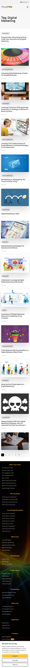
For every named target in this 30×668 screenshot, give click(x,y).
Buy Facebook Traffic (8, 475)
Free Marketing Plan (7, 606)
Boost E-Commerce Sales (9, 485)
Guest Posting (6, 550)
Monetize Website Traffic (9, 592)
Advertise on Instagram (8, 516)
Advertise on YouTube (8, 518)
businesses (5, 33)
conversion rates (7, 346)
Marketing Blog (6, 614)
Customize (15, 660)
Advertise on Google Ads (9, 497)
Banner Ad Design (7, 564)
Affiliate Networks (7, 611)
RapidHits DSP (6, 573)
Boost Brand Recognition (9, 483)
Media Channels (6, 579)
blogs (4, 310)
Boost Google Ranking (8, 488)
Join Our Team (8, 639)
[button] (25, 2)
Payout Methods (6, 597)
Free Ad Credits (6, 584)
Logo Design (5, 559)
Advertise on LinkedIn (8, 521)
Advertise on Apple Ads (8, 504)
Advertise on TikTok (7, 523)
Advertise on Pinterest (8, 528)
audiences (5, 276)
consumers (5, 103)
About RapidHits (6, 637)
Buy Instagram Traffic (8, 473)
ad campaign (5, 417)
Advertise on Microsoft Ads (10, 502)
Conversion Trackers (8, 609)
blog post (5, 380)
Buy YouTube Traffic (7, 470)
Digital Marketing (7, 69)
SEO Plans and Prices (8, 542)
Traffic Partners (6, 581)
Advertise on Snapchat (8, 526)
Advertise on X (6, 531)
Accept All (15, 656)
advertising (5, 209)
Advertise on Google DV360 (10, 499)
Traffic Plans (5, 576)
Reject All (15, 664)
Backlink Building (7, 547)
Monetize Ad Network (8, 595)
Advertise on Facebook (8, 513)
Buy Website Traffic (7, 468)
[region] (15, 654)
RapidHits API (6, 625)
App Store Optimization (8, 545)
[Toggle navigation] (23, 7)
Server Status (6, 628)
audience (4, 242)
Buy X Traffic (5, 478)
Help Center (5, 623)
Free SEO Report (6, 540)
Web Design (5, 561)
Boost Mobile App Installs (9, 480)
